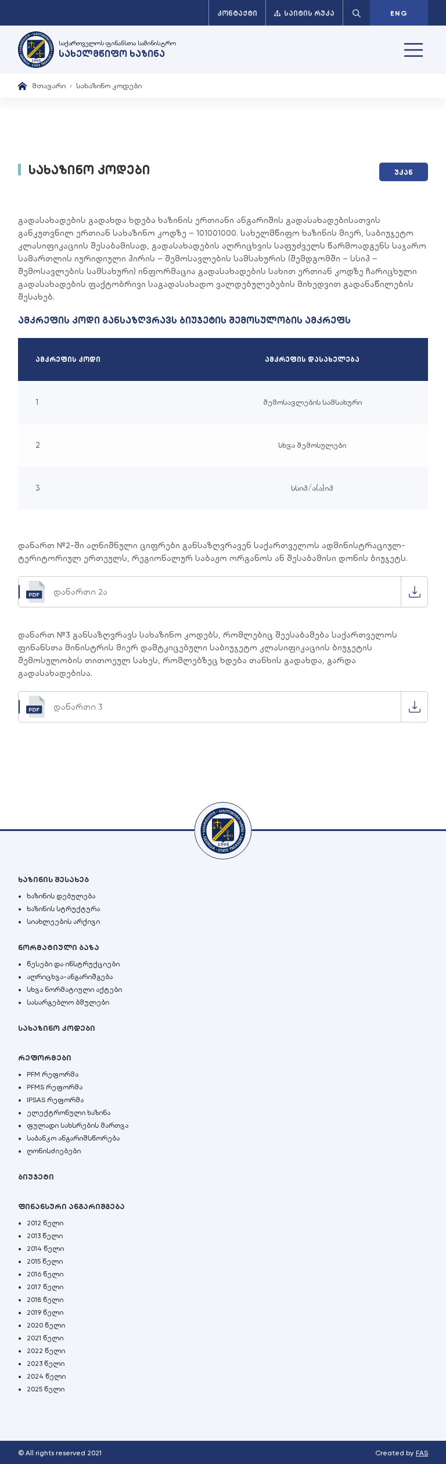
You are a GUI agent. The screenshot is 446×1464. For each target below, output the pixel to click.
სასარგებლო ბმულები (68, 1002)
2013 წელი (45, 1236)
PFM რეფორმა (52, 1074)
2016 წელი (45, 1274)
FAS (422, 1453)
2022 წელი (46, 1351)
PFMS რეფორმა (54, 1087)
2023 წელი (45, 1363)
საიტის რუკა (309, 13)
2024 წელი (46, 1376)
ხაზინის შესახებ (53, 879)
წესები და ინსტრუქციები (73, 964)
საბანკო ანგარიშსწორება (73, 1138)
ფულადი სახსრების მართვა (77, 1125)
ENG (399, 13)
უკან (403, 172)
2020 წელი (46, 1325)
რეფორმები (44, 1057)
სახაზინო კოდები (56, 1028)
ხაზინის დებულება (61, 896)
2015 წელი (45, 1261)
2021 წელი (45, 1338)
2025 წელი (45, 1389)
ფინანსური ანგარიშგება (71, 1206)
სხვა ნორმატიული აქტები (74, 989)
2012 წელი (45, 1223)
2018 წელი (45, 1300)
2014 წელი (45, 1248)
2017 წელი (45, 1287)
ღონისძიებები (54, 1151)
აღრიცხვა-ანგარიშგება (70, 977)
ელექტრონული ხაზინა (68, 1113)
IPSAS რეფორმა (55, 1100)
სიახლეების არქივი (63, 922)
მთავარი (49, 85)
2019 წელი (45, 1312)
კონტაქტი (237, 13)
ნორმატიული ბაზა (58, 947)
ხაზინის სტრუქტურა (63, 909)
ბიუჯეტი (36, 1176)
